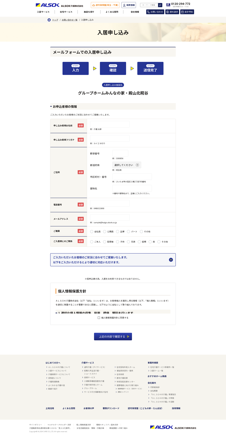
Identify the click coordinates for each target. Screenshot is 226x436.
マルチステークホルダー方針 (59, 424)
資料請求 (174, 11)
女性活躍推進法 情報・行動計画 (90, 428)
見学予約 (189, 11)
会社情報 (135, 11)
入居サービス (43, 11)
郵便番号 (95, 153)
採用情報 (130, 5)
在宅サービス (66, 11)
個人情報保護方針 (83, 424)
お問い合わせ (157, 11)
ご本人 (97, 241)
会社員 (97, 231)
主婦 (122, 231)
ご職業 (56, 230)
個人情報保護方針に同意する (114, 317)
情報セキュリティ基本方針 (107, 424)
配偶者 (110, 241)
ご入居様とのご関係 (62, 241)
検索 (160, 5)
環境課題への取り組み (118, 428)
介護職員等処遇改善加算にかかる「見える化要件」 (50, 428)
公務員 (110, 231)
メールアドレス (60, 218)
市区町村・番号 (98, 176)
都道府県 (95, 165)
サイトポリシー (35, 424)
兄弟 (133, 241)
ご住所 (56, 172)
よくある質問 (112, 11)
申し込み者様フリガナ (63, 139)
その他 (147, 231)
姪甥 (144, 241)
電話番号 (57, 204)
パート (134, 231)
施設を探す (89, 11)
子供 (122, 241)
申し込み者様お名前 (62, 125)
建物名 (93, 188)
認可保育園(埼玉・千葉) (107, 5)
